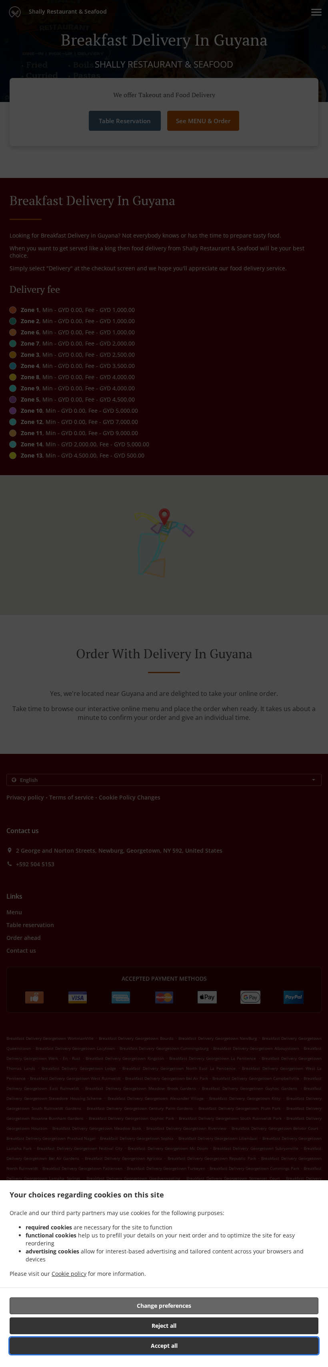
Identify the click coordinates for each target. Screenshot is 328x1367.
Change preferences (164, 1305)
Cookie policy (69, 1273)
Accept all (164, 1345)
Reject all (164, 1325)
